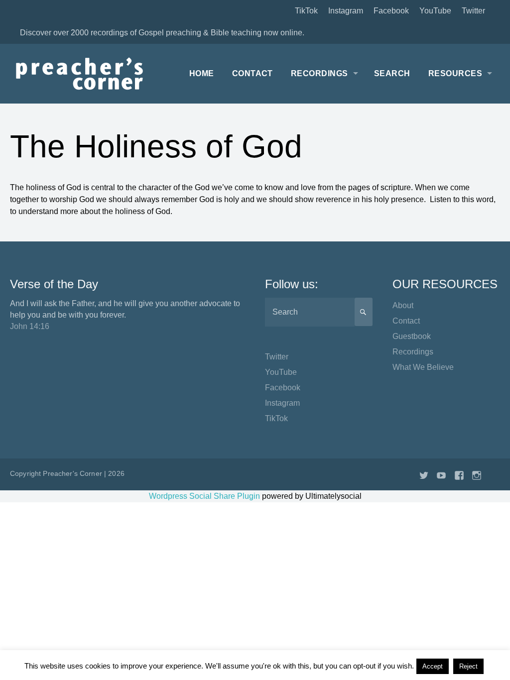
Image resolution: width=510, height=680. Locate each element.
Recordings (319, 73)
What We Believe (423, 367)
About (402, 305)
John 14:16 (29, 326)
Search (392, 73)
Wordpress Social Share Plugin (205, 496)
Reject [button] (468, 666)
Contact (252, 73)
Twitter (473, 10)
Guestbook (411, 336)
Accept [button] (432, 666)
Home (201, 73)
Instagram (345, 10)
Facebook (391, 10)
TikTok (306, 10)
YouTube (435, 10)
